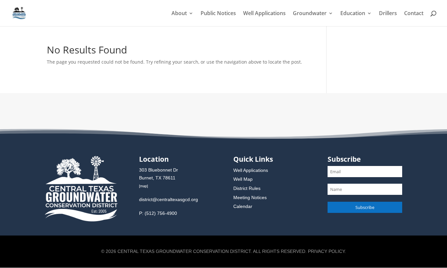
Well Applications (264, 14)
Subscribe (364, 207)
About (179, 14)
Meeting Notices (250, 197)
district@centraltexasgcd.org (168, 199)
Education (352, 14)
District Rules (246, 188)
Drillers (388, 14)
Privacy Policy (326, 251)
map (143, 186)
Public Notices (218, 14)
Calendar (242, 206)
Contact (413, 14)
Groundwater (310, 14)
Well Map (243, 179)
